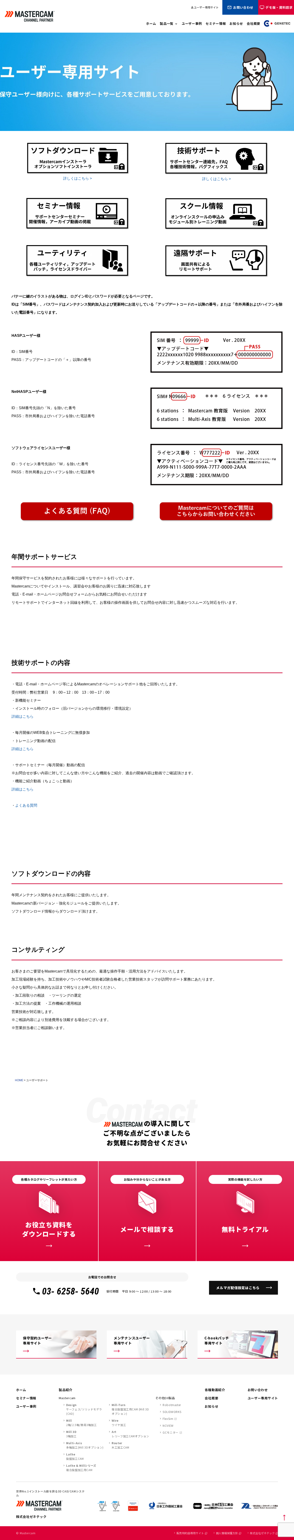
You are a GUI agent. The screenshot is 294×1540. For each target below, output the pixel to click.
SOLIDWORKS (172, 1412)
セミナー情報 (216, 23)
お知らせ (236, 23)
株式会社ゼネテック (262, 1533)
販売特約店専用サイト (190, 1533)
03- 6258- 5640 (70, 1291)
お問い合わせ (243, 7)
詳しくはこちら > (77, 178)
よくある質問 (26, 805)
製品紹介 (65, 1389)
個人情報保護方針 (227, 1533)
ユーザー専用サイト (205, 7)
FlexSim (168, 1419)
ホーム (151, 23)
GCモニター (170, 1432)
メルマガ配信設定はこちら (238, 1287)
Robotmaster (172, 1405)
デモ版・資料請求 (279, 7)
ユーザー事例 (192, 23)
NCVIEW (168, 1425)
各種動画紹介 (215, 1389)
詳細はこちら (22, 716)
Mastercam (67, 1398)
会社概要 (253, 23)
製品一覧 (166, 23)
